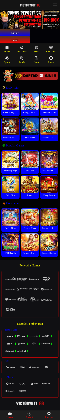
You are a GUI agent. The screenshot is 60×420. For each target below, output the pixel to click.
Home (7, 51)
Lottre (51, 62)
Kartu (36, 62)
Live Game (51, 51)
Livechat (49, 417)
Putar (36, 51)
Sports (7, 62)
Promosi (9, 417)
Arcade (22, 62)
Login (15, 39)
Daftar (14, 32)
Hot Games (22, 51)
